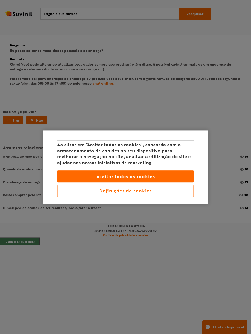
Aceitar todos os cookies (125, 176)
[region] (125, 167)
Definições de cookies (125, 190)
